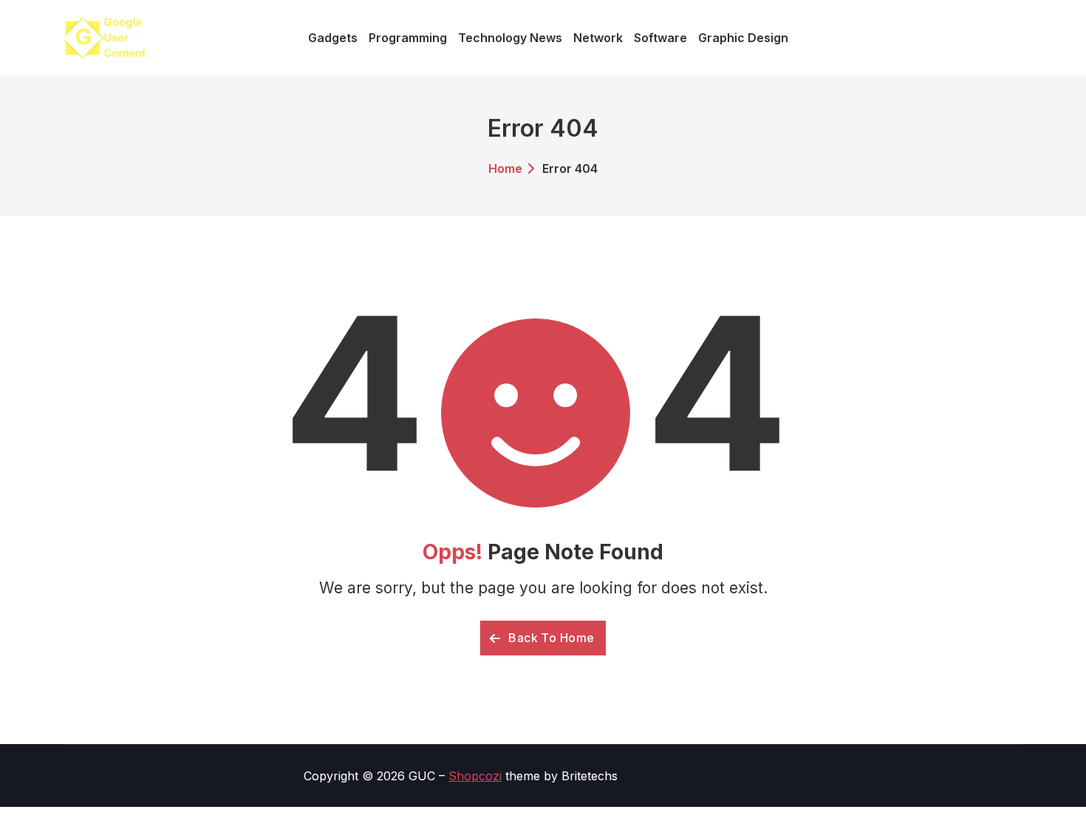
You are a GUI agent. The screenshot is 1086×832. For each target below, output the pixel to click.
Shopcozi (475, 775)
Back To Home (550, 637)
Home (505, 168)
